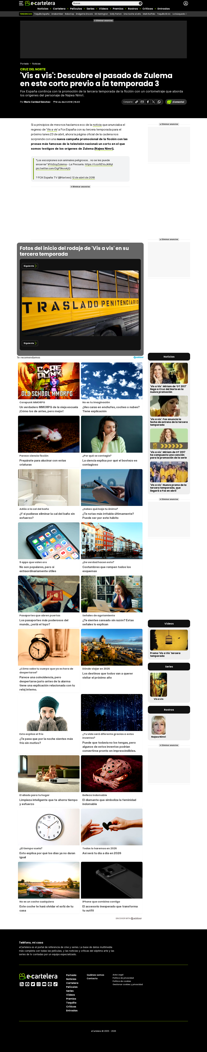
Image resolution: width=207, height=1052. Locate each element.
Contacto (92, 978)
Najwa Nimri (103, 148)
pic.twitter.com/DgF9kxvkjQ (53, 168)
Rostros (133, 8)
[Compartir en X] (153, 101)
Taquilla (71, 1002)
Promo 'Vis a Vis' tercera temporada (165, 654)
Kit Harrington (101, 14)
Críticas (148, 8)
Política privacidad (123, 978)
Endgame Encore (84, 14)
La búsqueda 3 (180, 14)
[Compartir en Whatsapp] (159, 101)
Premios (118, 8)
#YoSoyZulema (57, 164)
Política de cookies (122, 981)
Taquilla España (41, 14)
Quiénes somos (95, 974)
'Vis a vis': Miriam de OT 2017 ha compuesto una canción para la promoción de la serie (168, 454)
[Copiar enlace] (136, 101)
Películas (76, 8)
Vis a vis (52, 129)
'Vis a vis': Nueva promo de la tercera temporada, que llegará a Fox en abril (168, 487)
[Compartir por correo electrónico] (142, 101)
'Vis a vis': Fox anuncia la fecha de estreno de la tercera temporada (169, 422)
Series (90, 8)
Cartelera (59, 8)
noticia (97, 125)
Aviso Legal (118, 974)
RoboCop (69, 14)
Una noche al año (132, 14)
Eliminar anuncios (104, 21)
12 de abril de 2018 (83, 177)
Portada (24, 63)
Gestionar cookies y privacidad (128, 984)
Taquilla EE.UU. (164, 14)
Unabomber (57, 14)
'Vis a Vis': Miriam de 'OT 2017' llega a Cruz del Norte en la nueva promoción (168, 389)
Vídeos (103, 8)
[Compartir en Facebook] (147, 101)
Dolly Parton (116, 14)
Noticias (42, 8)
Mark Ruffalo (149, 14)
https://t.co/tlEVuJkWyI (99, 164)
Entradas (164, 8)
